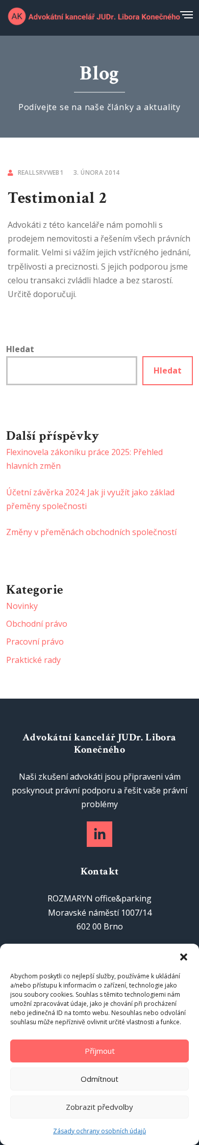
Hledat (20, 349)
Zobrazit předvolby (99, 1107)
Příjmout (100, 1051)
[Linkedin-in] (99, 834)
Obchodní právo (36, 623)
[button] (184, 956)
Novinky (22, 605)
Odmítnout (99, 1079)
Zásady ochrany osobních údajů (99, 1131)
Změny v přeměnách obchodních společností (91, 532)
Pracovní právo (35, 641)
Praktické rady (33, 659)
